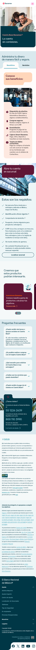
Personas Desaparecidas (10, 615)
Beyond (11, 543)
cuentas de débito (21, 547)
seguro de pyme (21, 517)
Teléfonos (5, 604)
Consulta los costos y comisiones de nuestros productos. (21, 637)
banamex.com (6, 492)
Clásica (29, 532)
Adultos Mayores (7, 590)
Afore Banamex (6, 571)
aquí (17, 494)
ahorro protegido (25, 519)
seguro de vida (23, 515)
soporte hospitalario (10, 517)
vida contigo (17, 519)
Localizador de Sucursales (10, 601)
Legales (4, 624)
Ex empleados (6, 611)
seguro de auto (6, 515)
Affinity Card (23, 539)
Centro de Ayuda (7, 597)
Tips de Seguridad (8, 608)
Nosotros (5, 619)
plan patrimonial (12, 522)
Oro (25, 532)
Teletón (30, 539)
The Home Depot (14, 539)
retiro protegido (21, 522)
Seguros (4, 513)
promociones (11, 556)
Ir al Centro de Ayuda (12, 428)
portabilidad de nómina (8, 551)
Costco (7, 539)
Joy (22, 532)
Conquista (4, 543)
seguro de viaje (15, 515)
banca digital (10, 561)
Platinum (27, 541)
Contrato (7, 439)
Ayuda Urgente (7, 594)
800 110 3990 (14, 419)
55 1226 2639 (14, 410)
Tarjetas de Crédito (21, 527)
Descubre (30, 534)
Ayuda (4, 587)
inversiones (29, 566)
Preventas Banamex (26, 554)
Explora (4, 537)
